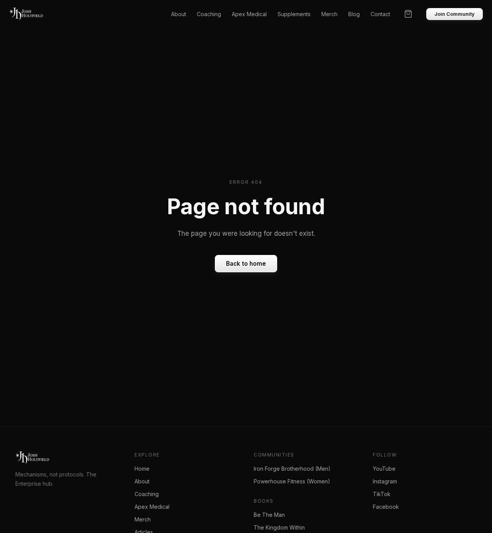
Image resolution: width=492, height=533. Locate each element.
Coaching (209, 14)
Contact (380, 14)
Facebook (386, 506)
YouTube (384, 468)
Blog (354, 14)
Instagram (385, 481)
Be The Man (269, 514)
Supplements (294, 14)
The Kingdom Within (279, 527)
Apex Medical (249, 14)
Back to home (246, 263)
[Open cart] (408, 14)
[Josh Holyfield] (26, 14)
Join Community (454, 14)
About (178, 14)
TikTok (382, 494)
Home (142, 468)
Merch (329, 14)
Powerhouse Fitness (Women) (292, 481)
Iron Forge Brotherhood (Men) (292, 468)
